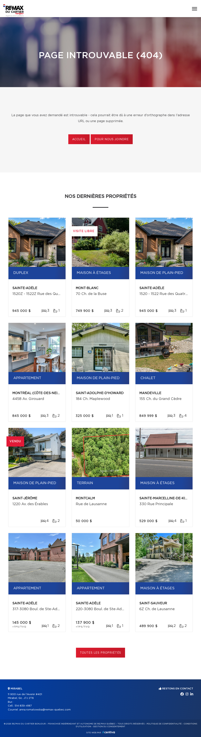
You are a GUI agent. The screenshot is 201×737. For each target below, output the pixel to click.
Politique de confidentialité (164, 724)
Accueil (79, 139)
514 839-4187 (23, 706)
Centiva (108, 732)
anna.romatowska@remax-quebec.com (45, 709)
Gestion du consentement (109, 727)
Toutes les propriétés (100, 652)
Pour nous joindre (112, 139)
